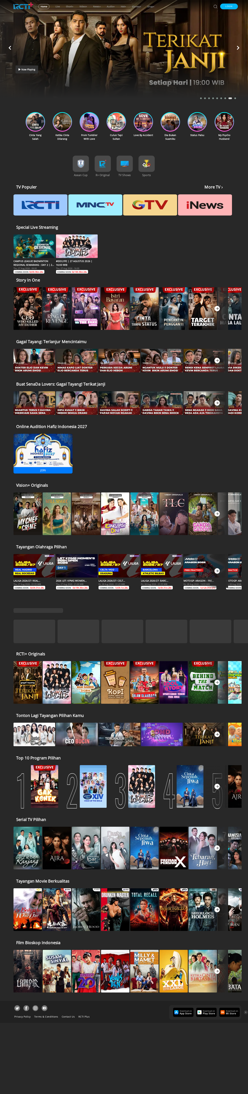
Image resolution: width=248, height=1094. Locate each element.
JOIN (43, 470)
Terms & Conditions (46, 1015)
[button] (229, 6)
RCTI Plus (84, 1015)
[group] (183, 1010)
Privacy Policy (22, 1015)
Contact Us (68, 1015)
